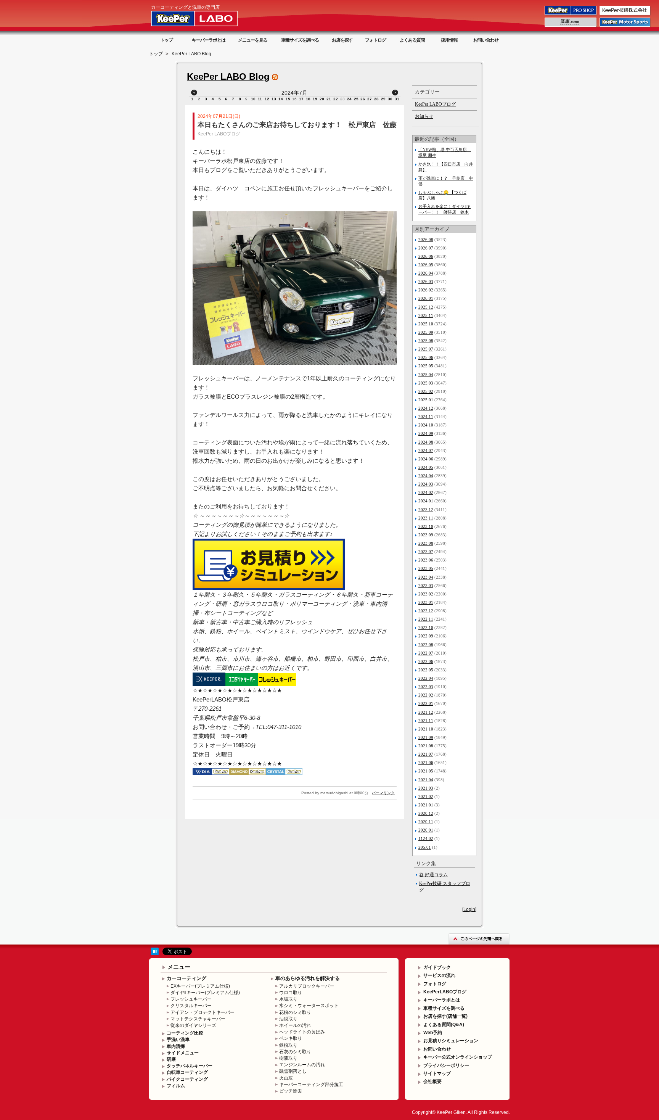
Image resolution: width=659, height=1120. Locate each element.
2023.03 (425, 585)
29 (383, 99)
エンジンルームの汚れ (302, 1064)
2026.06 (425, 256)
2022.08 (425, 644)
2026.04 (425, 273)
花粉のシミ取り (295, 1012)
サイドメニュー (183, 1053)
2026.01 (425, 298)
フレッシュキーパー (191, 999)
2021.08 (425, 745)
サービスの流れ (439, 975)
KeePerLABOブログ (444, 991)
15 (288, 99)
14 (280, 99)
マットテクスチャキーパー (197, 1019)
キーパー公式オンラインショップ (457, 1057)
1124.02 (425, 838)
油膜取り (288, 1019)
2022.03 (425, 686)
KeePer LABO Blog (228, 76)
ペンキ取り (290, 1038)
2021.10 (425, 729)
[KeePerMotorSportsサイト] (625, 26)
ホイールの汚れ (295, 1025)
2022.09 (425, 636)
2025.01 (425, 399)
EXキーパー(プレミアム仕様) (200, 986)
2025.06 (425, 357)
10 (253, 99)
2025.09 (425, 332)
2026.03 (425, 281)
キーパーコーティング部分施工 (311, 1084)
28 (376, 99)
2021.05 (425, 771)
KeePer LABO (205, 18)
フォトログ (375, 40)
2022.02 (425, 695)
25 (356, 99)
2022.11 (425, 619)
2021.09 (425, 737)
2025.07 (425, 349)
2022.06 (425, 661)
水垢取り (288, 999)
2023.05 (425, 568)
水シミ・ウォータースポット (309, 1005)
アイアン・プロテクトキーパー (202, 1012)
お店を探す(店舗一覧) (445, 1016)
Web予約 (432, 1032)
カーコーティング (186, 978)
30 (390, 99)
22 (335, 99)
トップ (166, 40)
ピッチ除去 (290, 1091)
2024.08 (425, 442)
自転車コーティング (187, 1072)
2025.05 (425, 366)
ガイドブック (437, 967)
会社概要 (432, 1081)
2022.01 (425, 703)
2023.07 (425, 551)
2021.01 (425, 805)
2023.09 (425, 535)
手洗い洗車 (178, 1039)
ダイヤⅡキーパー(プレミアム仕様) (205, 992)
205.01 (424, 847)
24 (349, 99)
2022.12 (425, 610)
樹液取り (288, 1058)
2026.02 (425, 290)
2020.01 (425, 830)
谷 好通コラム (433, 874)
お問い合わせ (485, 40)
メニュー (178, 967)
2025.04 (425, 374)
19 (315, 99)
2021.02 (425, 796)
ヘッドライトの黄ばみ (302, 1032)
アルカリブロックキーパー (306, 986)
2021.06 (425, 762)
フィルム (176, 1085)
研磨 (171, 1059)
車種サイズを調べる (300, 40)
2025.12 (425, 307)
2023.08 (425, 543)
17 (301, 99)
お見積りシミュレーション (450, 1040)
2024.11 (425, 416)
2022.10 (425, 627)
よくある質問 (412, 40)
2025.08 (425, 340)
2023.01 (425, 602)
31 (397, 99)
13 (274, 99)
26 (362, 99)
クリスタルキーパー (191, 1005)
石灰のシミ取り (295, 1051)
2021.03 (425, 788)
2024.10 (425, 425)
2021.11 (425, 720)
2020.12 (425, 813)
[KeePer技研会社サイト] (625, 14)
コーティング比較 (185, 1033)
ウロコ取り (290, 992)
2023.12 (425, 509)
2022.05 (425, 670)
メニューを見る (252, 40)
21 (328, 99)
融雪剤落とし (293, 1071)
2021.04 (425, 779)
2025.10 (425, 324)
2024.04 (425, 475)
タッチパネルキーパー (189, 1066)
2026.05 (425, 264)
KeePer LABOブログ (219, 134)
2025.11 (425, 315)
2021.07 (425, 754)
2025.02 (425, 391)
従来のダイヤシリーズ (193, 1025)
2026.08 (425, 239)
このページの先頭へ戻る (479, 939)
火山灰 (286, 1078)
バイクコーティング (187, 1079)
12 (267, 99)
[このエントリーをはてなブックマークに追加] (155, 953)
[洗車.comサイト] (571, 26)
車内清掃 (176, 1046)
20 (322, 99)
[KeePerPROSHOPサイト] (571, 14)
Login (469, 909)
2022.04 (425, 678)
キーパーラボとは (208, 40)
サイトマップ (437, 1073)
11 (260, 99)
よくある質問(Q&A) (443, 1024)
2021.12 (425, 712)
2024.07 (425, 450)
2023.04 (425, 577)
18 (308, 99)
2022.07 (425, 653)
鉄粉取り (288, 1045)
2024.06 (425, 459)
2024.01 (425, 501)
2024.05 (425, 467)
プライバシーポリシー (446, 1065)
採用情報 (449, 40)
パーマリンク (383, 793)
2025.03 (425, 383)
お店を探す (342, 40)
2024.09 (425, 433)
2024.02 (425, 492)
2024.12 (425, 408)
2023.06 (425, 560)
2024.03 (425, 484)
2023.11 (425, 518)
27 (369, 99)
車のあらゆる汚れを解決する (307, 978)
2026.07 (425, 248)
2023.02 (425, 594)
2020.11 (425, 821)
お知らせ (424, 116)
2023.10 (425, 526)
